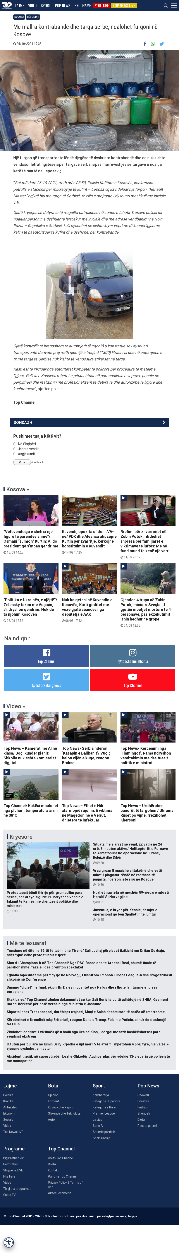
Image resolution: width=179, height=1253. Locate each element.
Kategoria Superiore (106, 1101)
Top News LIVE (124, 5)
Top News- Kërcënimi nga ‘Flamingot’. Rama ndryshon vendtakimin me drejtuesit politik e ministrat (145, 755)
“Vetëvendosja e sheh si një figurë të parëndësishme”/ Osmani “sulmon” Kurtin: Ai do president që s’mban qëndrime (30, 541)
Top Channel (46, 661)
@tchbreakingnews (46, 685)
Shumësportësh (104, 1132)
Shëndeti (144, 1113)
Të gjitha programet (17, 1188)
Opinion (53, 1095)
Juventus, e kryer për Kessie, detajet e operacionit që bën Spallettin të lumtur (125, 914)
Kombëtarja (101, 1095)
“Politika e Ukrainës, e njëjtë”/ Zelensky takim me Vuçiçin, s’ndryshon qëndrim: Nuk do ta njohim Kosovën (30, 610)
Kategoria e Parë (104, 1107)
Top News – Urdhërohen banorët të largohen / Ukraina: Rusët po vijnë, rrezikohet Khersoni (147, 812)
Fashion (143, 1107)
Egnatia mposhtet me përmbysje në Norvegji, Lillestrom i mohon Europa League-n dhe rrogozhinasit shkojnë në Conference (89, 977)
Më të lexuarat (28, 943)
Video (32, 5)
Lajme (19, 5)
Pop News (62, 5)
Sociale (8, 1119)
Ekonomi (9, 1113)
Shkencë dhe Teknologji (64, 1113)
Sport (46, 5)
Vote (22, 462)
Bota (53, 1086)
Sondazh (23, 422)
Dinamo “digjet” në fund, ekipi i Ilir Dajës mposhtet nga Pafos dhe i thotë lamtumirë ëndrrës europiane (82, 989)
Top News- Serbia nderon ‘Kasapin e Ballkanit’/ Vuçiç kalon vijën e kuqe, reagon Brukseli (86, 755)
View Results (38, 462)
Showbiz (144, 1095)
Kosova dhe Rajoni (60, 1107)
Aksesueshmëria (59, 1193)
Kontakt (53, 1170)
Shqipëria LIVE (13, 1170)
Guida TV (9, 1195)
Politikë (8, 1095)
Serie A (98, 1125)
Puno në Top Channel (62, 1176)
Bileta (52, 1164)
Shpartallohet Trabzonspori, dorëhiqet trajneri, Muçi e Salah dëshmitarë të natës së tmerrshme (86, 1012)
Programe (82, 5)
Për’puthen (11, 1164)
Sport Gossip (101, 1138)
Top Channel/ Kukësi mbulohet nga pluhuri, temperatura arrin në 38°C (30, 810)
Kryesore (21, 837)
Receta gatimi (147, 1125)
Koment (53, 1101)
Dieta (141, 1119)
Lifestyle (143, 1101)
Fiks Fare (9, 1176)
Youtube (102, 5)
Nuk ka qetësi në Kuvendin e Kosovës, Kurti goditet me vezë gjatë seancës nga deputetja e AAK (87, 610)
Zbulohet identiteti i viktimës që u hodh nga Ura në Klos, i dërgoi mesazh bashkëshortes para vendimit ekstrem (83, 1034)
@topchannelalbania (132, 661)
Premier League (104, 1113)
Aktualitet (10, 1107)
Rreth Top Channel (61, 1158)
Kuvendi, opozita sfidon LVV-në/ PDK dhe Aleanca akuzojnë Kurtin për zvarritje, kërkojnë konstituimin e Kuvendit (89, 541)
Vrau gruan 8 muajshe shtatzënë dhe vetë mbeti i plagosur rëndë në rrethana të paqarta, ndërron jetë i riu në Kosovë (127, 877)
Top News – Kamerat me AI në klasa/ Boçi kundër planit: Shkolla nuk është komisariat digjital (30, 755)
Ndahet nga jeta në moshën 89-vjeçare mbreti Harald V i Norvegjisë (131, 897)
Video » (15, 706)
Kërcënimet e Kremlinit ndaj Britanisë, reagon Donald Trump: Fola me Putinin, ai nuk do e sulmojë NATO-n (86, 1022)
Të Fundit (33, 17)
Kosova (19, 17)
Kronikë (8, 1101)
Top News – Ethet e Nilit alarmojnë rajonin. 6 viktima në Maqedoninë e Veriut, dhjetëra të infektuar (87, 812)
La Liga (97, 1119)
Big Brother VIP (13, 1158)
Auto (51, 1119)
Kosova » (17, 489)
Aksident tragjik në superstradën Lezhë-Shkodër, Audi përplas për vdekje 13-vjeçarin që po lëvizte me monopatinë (88, 1058)
